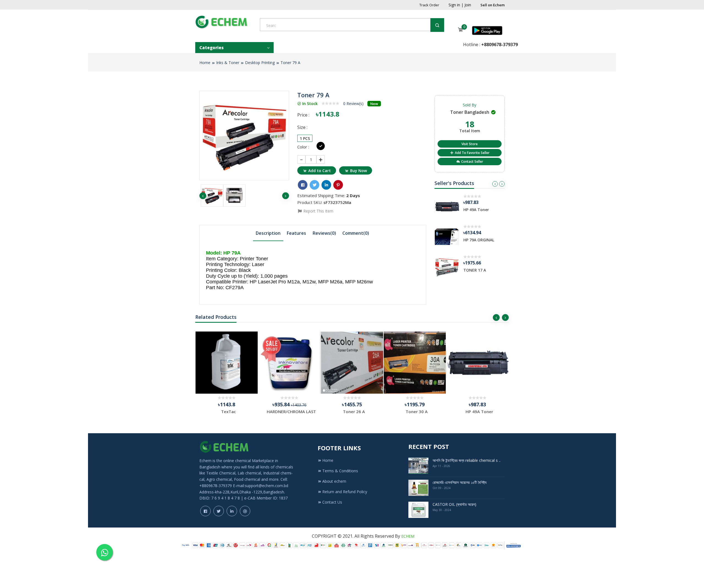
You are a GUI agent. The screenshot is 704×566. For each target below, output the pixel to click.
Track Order (429, 4)
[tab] (268, 232)
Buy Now (358, 170)
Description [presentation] (268, 233)
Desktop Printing (260, 62)
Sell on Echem (492, 4)
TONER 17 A (474, 270)
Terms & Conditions (340, 470)
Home (204, 62)
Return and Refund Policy (344, 491)
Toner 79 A (290, 62)
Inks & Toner (227, 62)
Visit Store (469, 144)
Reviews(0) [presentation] (324, 233)
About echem (334, 481)
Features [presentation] (296, 233)
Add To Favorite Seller (472, 152)
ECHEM (407, 536)
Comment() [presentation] (355, 233)
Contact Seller (471, 161)
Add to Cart (319, 170)
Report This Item (317, 211)
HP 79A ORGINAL (478, 239)
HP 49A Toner (476, 209)
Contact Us (332, 502)
